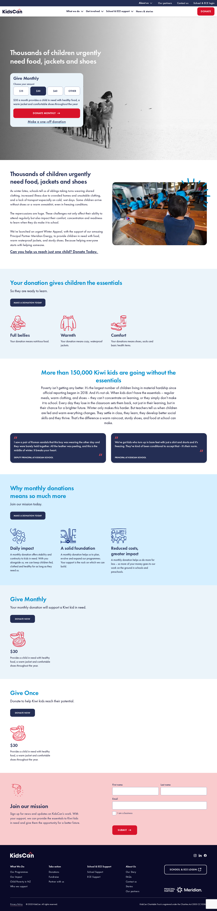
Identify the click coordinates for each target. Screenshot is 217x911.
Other (72, 91)
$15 (21, 91)
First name (117, 784)
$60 (55, 91)
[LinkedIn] (200, 855)
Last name (166, 784)
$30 (38, 91)
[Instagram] (195, 855)
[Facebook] (205, 855)
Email (115, 798)
